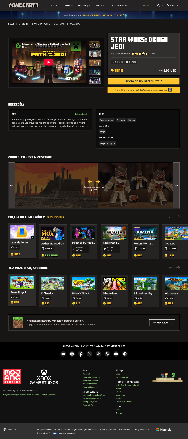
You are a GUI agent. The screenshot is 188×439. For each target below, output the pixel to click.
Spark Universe (41, 24)
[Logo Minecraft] (23, 5)
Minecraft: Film (88, 405)
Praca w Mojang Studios (91, 398)
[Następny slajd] (178, 217)
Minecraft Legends (89, 384)
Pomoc (118, 388)
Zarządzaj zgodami (48, 395)
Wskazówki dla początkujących (127, 385)
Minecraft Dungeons (90, 380)
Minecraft (86, 374)
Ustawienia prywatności (66, 433)
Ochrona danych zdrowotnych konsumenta (81, 430)
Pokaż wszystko (55, 217)
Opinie (118, 392)
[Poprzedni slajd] (170, 217)
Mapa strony (121, 395)
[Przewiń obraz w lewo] (11, 185)
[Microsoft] (163, 429)
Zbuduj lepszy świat (89, 402)
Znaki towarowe (124, 430)
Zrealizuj (119, 413)
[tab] (95, 44)
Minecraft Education (90, 387)
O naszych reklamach (141, 430)
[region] (94, 185)
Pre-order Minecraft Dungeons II (102, 15)
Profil (118, 410)
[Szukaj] (160, 5)
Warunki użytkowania (108, 430)
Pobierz (119, 398)
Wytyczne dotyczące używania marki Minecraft (21, 395)
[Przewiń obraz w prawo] (176, 185)
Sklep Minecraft (122, 377)
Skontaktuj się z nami (124, 402)
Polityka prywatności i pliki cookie (49, 430)
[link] (63, 354)
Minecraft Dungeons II (91, 377)
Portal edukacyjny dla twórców (94, 395)
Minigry (23, 24)
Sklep (11, 24)
